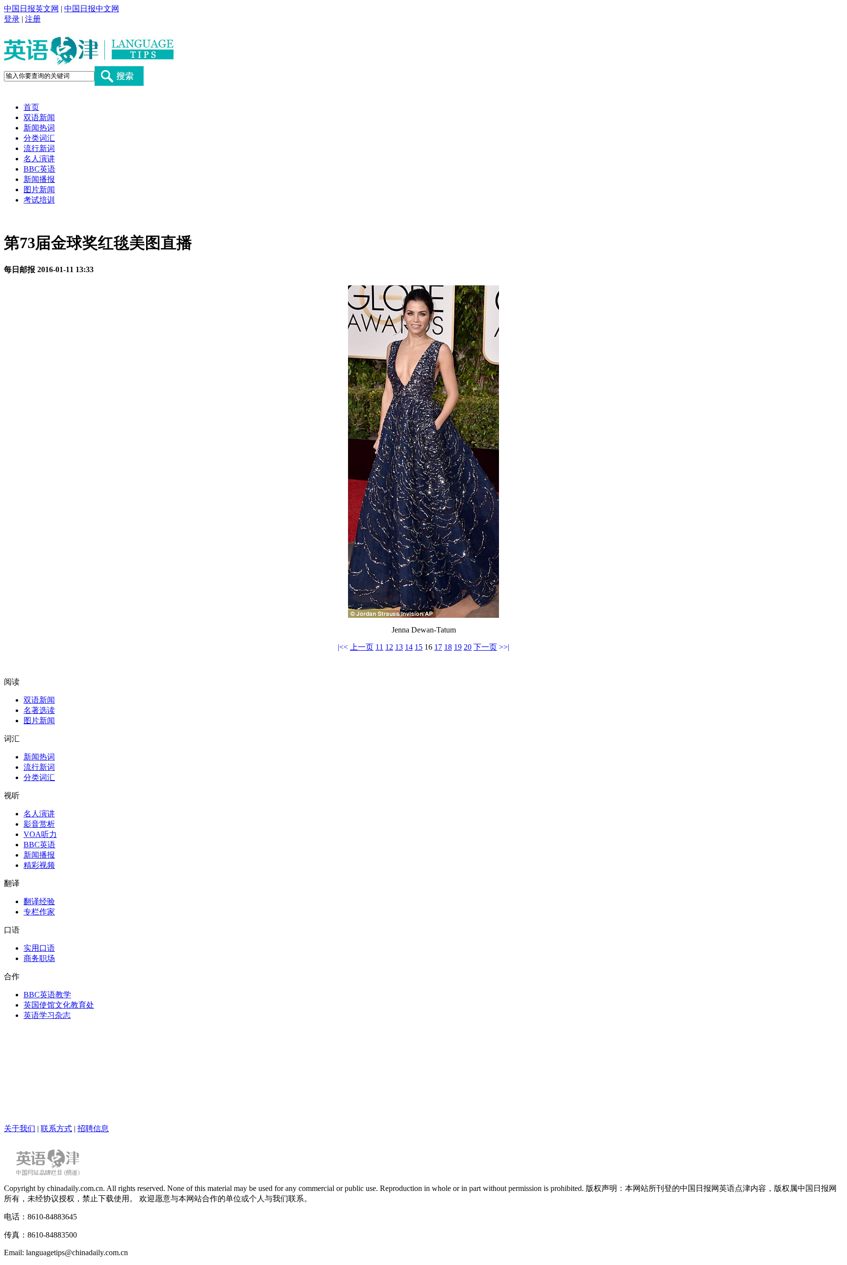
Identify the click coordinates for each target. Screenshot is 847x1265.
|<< (343, 647)
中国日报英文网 (31, 8)
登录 (12, 19)
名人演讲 (39, 158)
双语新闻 (39, 117)
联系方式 (56, 1128)
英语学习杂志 (47, 1015)
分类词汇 (39, 138)
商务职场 (39, 958)
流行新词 (39, 148)
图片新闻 (39, 189)
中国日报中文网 (91, 8)
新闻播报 (39, 179)
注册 (33, 19)
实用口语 (39, 948)
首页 (31, 107)
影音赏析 (39, 824)
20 (468, 647)
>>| (504, 647)
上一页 (362, 647)
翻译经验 (39, 901)
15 (419, 647)
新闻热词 (39, 128)
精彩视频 (39, 865)
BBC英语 (39, 169)
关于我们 (19, 1128)
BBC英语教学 (47, 994)
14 (409, 647)
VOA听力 (40, 834)
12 (389, 647)
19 (458, 647)
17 (438, 647)
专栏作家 (39, 912)
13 (399, 647)
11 (379, 647)
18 (448, 647)
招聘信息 (93, 1128)
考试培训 (39, 200)
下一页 (485, 647)
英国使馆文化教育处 (59, 1005)
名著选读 (39, 710)
